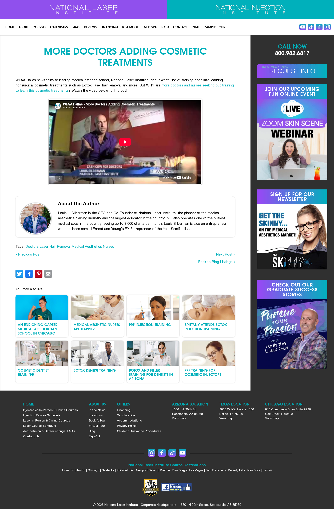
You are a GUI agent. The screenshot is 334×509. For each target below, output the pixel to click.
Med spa (150, 26)
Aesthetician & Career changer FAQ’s (49, 431)
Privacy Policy (269, 66)
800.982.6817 (292, 52)
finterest (38, 274)
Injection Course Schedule (41, 415)
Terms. (284, 66)
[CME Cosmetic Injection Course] (250, 9)
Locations (96, 415)
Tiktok (311, 27)
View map (179, 418)
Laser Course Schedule (39, 425)
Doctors (31, 246)
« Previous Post (28, 254)
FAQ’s (76, 26)
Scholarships (126, 415)
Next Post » (225, 254)
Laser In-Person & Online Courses (46, 420)
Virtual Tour (97, 425)
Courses (39, 26)
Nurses (108, 246)
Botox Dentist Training (94, 370)
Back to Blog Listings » (216, 262)
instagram (327, 27)
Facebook (319, 27)
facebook (29, 274)
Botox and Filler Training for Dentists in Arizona (151, 374)
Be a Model (131, 26)
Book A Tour (97, 420)
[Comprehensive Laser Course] (83, 9)
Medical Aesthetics (86, 246)
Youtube (302, 27)
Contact (180, 26)
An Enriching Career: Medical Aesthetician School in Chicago (38, 329)
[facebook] (176, 488)
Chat (196, 26)
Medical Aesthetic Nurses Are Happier (96, 326)
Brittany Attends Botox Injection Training (206, 326)
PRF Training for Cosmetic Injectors (203, 372)
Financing (109, 26)
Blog (165, 26)
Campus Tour (214, 26)
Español (94, 436)
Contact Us (31, 436)
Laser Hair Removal (54, 246)
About (23, 26)
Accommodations (129, 420)
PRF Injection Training (150, 324)
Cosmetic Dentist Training (33, 372)
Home (9, 26)
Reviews (90, 26)
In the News (97, 410)
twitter (19, 274)
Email (48, 274)
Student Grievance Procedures (139, 431)
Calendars (59, 26)
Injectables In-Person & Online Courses (50, 410)
